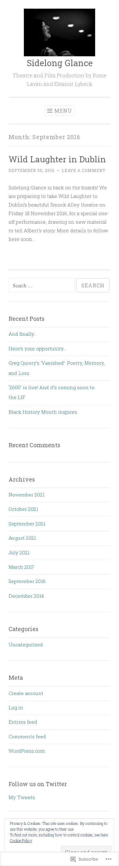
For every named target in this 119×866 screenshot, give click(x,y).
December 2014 (26, 596)
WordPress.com (27, 751)
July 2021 (19, 552)
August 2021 (22, 538)
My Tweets (22, 797)
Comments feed (27, 736)
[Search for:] (42, 285)
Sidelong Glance (60, 62)
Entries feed (23, 722)
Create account (26, 693)
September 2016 (27, 581)
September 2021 (27, 523)
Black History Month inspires (43, 412)
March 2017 (21, 567)
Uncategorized (26, 644)
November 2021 (26, 494)
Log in (16, 707)
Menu (63, 110)
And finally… (23, 334)
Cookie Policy (21, 840)
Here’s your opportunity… (37, 348)
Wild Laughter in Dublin (57, 159)
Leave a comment (83, 170)
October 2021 (23, 509)
